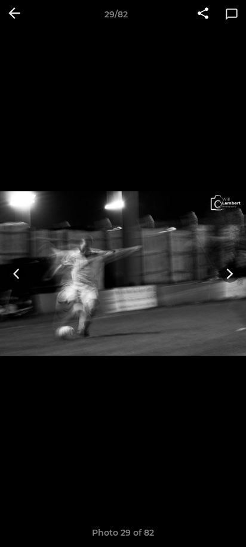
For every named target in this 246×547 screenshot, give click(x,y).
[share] (203, 14)
